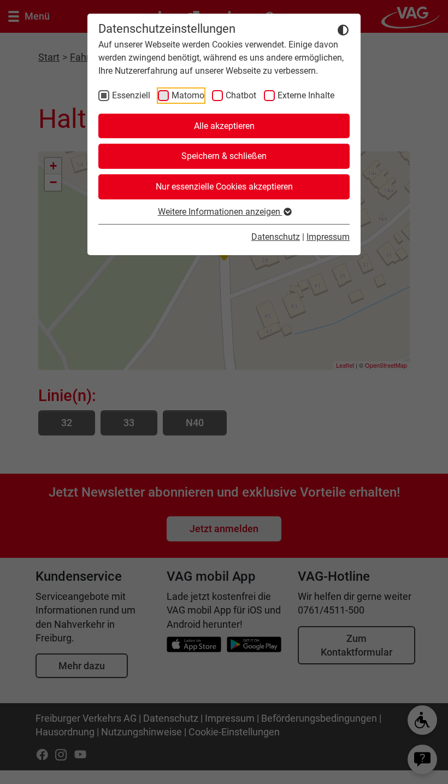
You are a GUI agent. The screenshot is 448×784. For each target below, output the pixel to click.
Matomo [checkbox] (188, 95)
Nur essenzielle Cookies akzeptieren (224, 186)
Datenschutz (275, 237)
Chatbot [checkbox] (241, 95)
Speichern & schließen (224, 156)
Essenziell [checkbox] (131, 95)
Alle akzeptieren (224, 126)
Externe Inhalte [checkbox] (306, 95)
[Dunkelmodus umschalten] (343, 29)
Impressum (328, 237)
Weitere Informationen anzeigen (220, 212)
